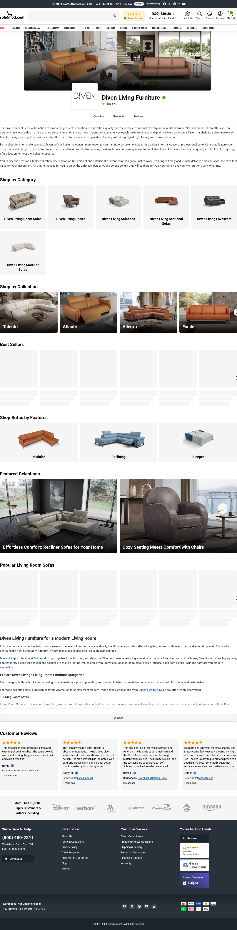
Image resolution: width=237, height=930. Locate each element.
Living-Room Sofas (11, 704)
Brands (192, 27)
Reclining (118, 457)
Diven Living (7, 658)
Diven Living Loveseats (214, 219)
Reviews (138, 116)
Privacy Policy (69, 847)
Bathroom (159, 27)
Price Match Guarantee (74, 857)
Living (15, 27)
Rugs (123, 27)
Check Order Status (132, 836)
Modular (38, 457)
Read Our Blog (153, 3)
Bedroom (53, 27)
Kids (98, 27)
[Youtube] (184, 3)
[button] (73, 16)
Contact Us (16, 858)
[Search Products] (115, 16)
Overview (98, 116)
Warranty (126, 863)
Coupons (208, 27)
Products (119, 116)
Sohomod (40, 658)
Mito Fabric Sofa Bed (28, 770)
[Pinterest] (174, 3)
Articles (65, 868)
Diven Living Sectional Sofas (166, 221)
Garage (177, 27)
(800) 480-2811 (18, 837)
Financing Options (131, 857)
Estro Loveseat (85, 778)
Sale (3, 27)
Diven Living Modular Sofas (23, 267)
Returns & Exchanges (133, 852)
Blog (64, 863)
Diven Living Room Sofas (22, 219)
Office (86, 27)
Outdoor (70, 27)
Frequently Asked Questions (137, 841)
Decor (110, 27)
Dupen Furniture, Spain (152, 690)
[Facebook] (164, 3)
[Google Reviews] (194, 850)
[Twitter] (169, 3)
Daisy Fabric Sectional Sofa (152, 778)
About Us (66, 836)
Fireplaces (139, 27)
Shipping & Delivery (131, 847)
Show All (118, 717)
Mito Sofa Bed (205, 778)
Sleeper (198, 457)
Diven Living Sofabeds (118, 219)
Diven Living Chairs (70, 219)
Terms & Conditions (72, 841)
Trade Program (70, 852)
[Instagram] (179, 3)
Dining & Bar (33, 27)
